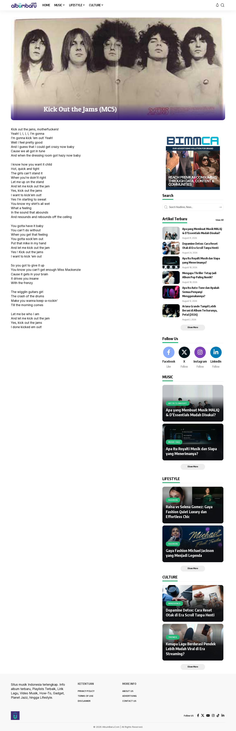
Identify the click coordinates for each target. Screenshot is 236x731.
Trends (172, 637)
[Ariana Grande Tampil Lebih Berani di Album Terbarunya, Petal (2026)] (171, 310)
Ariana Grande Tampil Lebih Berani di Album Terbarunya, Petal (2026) (199, 310)
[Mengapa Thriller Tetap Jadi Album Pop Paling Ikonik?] (171, 277)
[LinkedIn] (216, 358)
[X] (184, 358)
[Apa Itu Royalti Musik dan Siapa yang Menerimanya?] (171, 262)
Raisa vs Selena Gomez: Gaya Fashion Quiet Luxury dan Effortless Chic (189, 511)
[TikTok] (218, 715)
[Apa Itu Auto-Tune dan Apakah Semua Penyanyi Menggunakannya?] (171, 292)
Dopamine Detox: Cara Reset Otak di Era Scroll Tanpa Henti (190, 612)
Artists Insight (177, 403)
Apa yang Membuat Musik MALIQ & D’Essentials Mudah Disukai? (192, 412)
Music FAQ (174, 442)
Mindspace (174, 603)
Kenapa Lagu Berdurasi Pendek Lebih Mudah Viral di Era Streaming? (191, 648)
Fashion (173, 500)
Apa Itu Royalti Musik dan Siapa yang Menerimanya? (191, 451)
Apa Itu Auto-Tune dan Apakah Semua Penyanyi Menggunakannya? (200, 292)
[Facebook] (168, 358)
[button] (222, 5)
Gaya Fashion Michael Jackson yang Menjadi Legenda (190, 553)
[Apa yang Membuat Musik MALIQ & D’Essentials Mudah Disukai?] (171, 233)
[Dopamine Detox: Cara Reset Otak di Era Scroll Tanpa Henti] (171, 248)
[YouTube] (208, 715)
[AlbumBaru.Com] (24, 5)
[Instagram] (200, 358)
